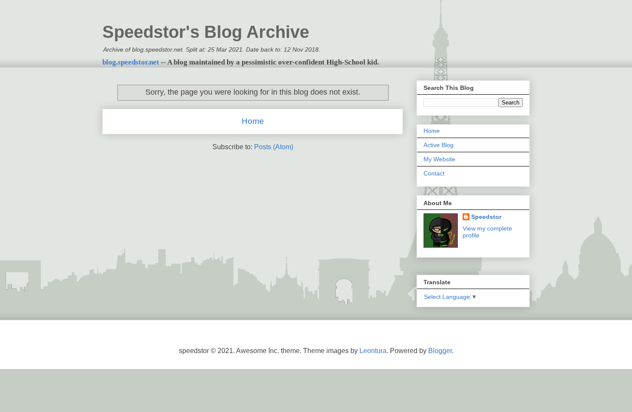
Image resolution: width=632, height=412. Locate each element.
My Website (439, 159)
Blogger (440, 350)
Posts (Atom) (273, 147)
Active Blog (438, 144)
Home (253, 121)
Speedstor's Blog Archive (205, 31)
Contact (434, 173)
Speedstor (486, 216)
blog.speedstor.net (130, 62)
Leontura (373, 350)
